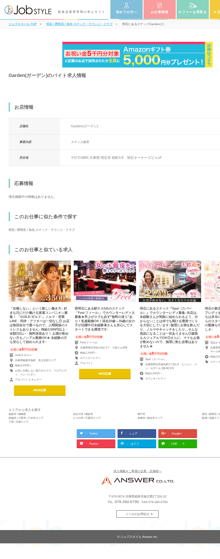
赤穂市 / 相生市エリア (150, 417)
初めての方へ (126, 12)
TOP (23, 24)
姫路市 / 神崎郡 (17, 414)
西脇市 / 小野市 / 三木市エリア (26, 417)
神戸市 (141, 414)
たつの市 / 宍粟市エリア (87, 417)
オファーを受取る (193, 12)
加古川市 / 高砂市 (83, 414)
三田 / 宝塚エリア (19, 421)
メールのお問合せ (137, 514)
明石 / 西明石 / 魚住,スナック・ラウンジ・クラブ (42, 229)
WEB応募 (39, 390)
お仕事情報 (160, 12)
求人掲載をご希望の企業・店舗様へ (137, 471)
